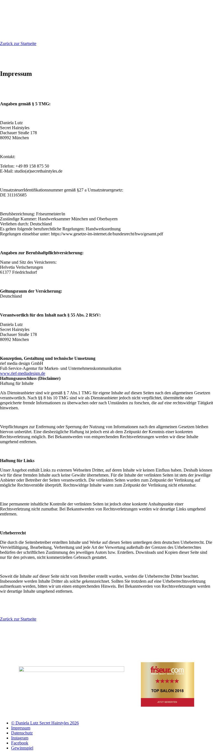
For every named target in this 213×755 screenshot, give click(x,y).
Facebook (19, 743)
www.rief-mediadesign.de (22, 373)
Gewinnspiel (22, 748)
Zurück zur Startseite (18, 43)
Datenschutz (22, 733)
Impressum (20, 728)
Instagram (19, 738)
